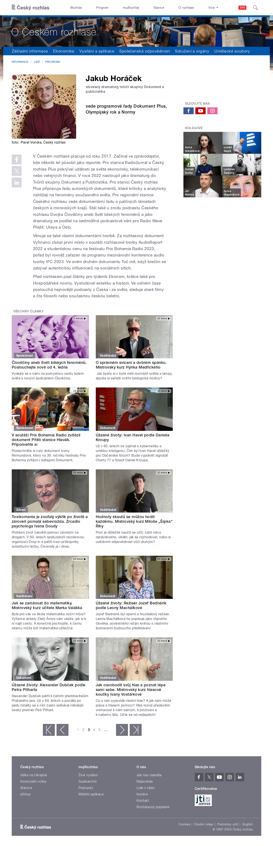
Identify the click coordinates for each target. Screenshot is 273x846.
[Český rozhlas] (30, 7)
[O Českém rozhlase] (136, 31)
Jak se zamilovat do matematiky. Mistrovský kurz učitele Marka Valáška (47, 605)
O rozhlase (186, 7)
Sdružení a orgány (192, 51)
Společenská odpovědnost (144, 51)
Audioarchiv (87, 781)
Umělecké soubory (232, 51)
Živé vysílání (88, 775)
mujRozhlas (131, 7)
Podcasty (85, 788)
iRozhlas (76, 7)
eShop (25, 794)
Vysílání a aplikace (96, 51)
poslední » (136, 730)
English (248, 824)
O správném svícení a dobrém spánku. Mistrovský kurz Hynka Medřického (131, 364)
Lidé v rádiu (145, 788)
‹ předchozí (62, 730)
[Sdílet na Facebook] (17, 159)
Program (102, 7)
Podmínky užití (227, 824)
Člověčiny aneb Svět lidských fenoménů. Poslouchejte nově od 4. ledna (49, 364)
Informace (20, 61)
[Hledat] (255, 7)
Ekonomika (63, 51)
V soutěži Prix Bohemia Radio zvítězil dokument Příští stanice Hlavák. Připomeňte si (46, 440)
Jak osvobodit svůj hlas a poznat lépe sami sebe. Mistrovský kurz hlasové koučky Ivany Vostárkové (131, 689)
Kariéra (142, 794)
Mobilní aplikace (91, 794)
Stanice (159, 7)
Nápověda (144, 781)
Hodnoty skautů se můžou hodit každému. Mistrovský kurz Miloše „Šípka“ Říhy (134, 521)
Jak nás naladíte (149, 775)
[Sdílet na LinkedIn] (17, 182)
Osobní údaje (203, 824)
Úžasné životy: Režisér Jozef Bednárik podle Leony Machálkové (131, 605)
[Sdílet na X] (17, 171)
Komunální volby (33, 781)
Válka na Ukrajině (33, 775)
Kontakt (142, 801)
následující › (122, 730)
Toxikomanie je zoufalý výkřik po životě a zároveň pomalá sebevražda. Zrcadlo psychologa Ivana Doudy (50, 521)
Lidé (37, 61)
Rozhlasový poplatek (152, 807)
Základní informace (30, 51)
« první (49, 730)
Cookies (184, 824)
